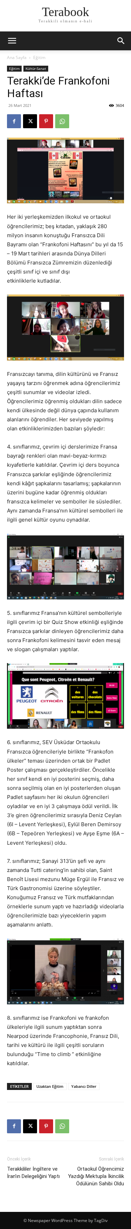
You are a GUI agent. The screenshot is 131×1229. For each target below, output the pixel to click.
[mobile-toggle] (12, 40)
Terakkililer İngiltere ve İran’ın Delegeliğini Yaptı (33, 1172)
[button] (121, 40)
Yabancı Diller (83, 1086)
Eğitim (39, 57)
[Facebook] (14, 121)
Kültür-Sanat (36, 68)
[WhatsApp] (62, 121)
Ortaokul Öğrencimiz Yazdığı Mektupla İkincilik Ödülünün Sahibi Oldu (96, 1176)
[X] (30, 121)
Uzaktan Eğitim (50, 1086)
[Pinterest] (46, 121)
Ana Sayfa (17, 57)
